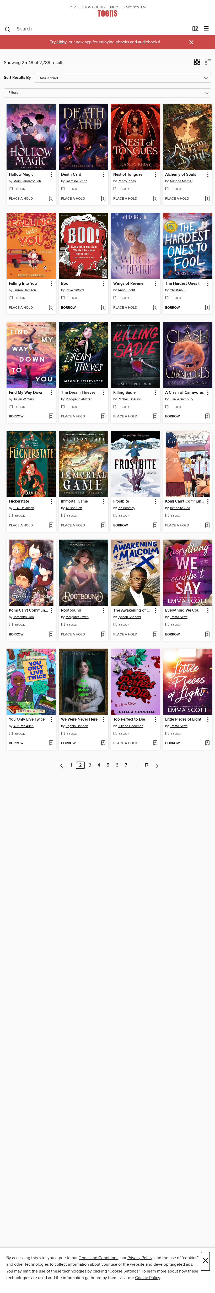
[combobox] (96, 29)
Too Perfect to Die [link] (129, 719)
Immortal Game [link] (74, 501)
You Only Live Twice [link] (27, 719)
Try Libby (58, 42)
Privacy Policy (139, 1257)
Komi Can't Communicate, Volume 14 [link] (29, 610)
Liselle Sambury (181, 399)
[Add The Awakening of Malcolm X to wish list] (155, 634)
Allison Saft (74, 508)
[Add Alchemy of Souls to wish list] (207, 198)
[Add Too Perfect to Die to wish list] (155, 743)
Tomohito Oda (180, 508)
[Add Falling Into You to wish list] (51, 307)
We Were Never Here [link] (79, 719)
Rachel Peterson (130, 399)
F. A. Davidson (23, 508)
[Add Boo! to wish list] (103, 307)
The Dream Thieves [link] (78, 392)
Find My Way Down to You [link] (29, 392)
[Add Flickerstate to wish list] (51, 525)
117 (145, 765)
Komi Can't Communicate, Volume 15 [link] (185, 501)
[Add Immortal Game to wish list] (103, 525)
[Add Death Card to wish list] (103, 198)
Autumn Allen (23, 726)
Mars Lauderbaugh (27, 181)
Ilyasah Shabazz (129, 617)
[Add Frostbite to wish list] (155, 525)
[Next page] (157, 765)
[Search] (7, 29)
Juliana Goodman (130, 726)
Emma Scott (178, 617)
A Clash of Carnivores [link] (184, 392)
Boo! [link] (65, 283)
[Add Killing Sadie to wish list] (155, 416)
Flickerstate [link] (19, 501)
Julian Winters (23, 399)
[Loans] (195, 29)
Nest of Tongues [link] (127, 174)
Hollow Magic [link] (21, 174)
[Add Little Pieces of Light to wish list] (207, 743)
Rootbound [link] (71, 610)
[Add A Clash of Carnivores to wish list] (207, 416)
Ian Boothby (126, 508)
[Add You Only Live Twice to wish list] (51, 743)
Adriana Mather (181, 181)
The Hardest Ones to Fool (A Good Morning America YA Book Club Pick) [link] (185, 283)
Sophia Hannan (77, 726)
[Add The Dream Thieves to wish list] (103, 416)
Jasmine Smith (76, 181)
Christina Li (178, 290)
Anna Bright (126, 290)
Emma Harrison (24, 290)
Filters (13, 93)
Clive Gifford (75, 290)
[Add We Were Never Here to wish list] (103, 743)
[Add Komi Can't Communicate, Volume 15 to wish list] (207, 525)
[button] (197, 63)
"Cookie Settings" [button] (123, 1271)
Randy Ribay (127, 181)
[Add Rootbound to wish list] (103, 634)
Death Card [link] (71, 174)
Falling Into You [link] (23, 283)
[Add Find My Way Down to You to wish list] (51, 416)
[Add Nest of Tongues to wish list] (155, 198)
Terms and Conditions (98, 1257)
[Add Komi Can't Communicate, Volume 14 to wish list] (51, 634)
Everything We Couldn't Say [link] (185, 610)
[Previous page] (62, 765)
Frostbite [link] (121, 501)
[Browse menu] (206, 28)
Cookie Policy (147, 1277)
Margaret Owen (77, 617)
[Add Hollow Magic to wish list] (51, 198)
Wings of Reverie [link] (128, 283)
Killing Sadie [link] (124, 392)
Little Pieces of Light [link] (183, 719)
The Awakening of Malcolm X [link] (133, 610)
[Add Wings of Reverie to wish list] (155, 307)
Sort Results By (17, 77)
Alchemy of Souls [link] (180, 174)
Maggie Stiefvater (79, 399)
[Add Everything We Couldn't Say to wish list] (207, 634)
